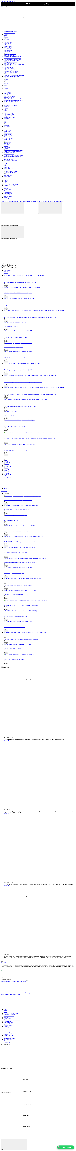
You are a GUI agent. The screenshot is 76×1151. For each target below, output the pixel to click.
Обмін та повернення (19, 201)
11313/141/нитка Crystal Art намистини (13, 648)
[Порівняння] (12, 232)
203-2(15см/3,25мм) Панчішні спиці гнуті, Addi (15, 305)
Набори (5, 183)
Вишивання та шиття (9, 186)
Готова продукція (8, 196)
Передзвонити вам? (5, 1092)
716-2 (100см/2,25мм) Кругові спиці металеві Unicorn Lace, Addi (20, 282)
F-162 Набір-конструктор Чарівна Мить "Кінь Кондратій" (18, 585)
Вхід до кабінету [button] (8, 1032)
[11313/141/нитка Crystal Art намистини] (39, 644)
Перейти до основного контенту (9, 1)
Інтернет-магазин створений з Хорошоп (11, 994)
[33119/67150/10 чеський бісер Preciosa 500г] (39, 351)
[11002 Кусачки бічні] (39, 411)
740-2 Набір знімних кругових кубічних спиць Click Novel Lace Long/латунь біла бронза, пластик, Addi (30, 394)
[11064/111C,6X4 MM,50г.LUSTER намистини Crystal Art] (39, 287)
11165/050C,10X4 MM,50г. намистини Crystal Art (16, 594)
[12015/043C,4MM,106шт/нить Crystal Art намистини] (39, 505)
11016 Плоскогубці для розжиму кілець (13, 347)
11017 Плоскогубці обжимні (11, 326)
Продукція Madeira (8, 193)
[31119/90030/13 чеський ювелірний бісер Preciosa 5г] (39, 525)
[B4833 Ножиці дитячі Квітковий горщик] (39, 567)
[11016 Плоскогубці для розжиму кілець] (39, 343)
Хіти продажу (7, 270)
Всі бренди (6, 488)
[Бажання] (38, 219)
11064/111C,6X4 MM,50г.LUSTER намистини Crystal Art (18, 293)
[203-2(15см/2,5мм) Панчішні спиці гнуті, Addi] (39, 331)
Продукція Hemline (8, 194)
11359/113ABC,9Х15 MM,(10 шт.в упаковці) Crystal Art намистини (20, 562)
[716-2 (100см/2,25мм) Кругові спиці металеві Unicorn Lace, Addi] (39, 275)
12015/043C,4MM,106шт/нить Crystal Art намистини (17, 509)
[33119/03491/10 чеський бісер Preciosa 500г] (39, 654)
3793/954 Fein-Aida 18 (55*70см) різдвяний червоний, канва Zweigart (21, 605)
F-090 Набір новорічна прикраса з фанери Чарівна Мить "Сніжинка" (21, 639)
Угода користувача (40, 201)
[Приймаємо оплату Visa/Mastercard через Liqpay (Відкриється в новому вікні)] (13, 981)
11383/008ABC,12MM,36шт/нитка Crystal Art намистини (18, 500)
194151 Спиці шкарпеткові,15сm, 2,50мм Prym (15, 552)
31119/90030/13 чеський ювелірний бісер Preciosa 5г (17, 531)
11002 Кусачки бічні (9, 415)
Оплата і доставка (9, 201)
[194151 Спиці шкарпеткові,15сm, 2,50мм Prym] (39, 547)
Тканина (6, 188)
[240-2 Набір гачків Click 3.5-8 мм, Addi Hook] (39, 420)
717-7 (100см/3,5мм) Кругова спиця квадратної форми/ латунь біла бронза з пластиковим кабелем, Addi (30, 317)
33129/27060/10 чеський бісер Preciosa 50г (14, 627)
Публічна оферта (60, 201)
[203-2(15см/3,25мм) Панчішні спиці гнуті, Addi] (39, 298)
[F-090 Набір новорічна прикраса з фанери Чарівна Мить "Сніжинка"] (39, 632)
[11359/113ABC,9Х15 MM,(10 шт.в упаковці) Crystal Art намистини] (39, 558)
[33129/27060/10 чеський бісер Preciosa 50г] (39, 621)
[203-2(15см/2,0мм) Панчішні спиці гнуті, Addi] (39, 444)
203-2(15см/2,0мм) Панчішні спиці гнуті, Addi (15, 450)
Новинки (6, 273)
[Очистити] (50, 208)
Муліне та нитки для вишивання (12, 190)
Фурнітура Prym (8, 192)
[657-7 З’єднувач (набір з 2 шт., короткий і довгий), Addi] (39, 363)
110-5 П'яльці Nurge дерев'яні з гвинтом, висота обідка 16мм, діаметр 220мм (23, 382)
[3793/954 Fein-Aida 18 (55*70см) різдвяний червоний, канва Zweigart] (39, 600)
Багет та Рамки (7, 198)
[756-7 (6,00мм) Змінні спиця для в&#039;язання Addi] (39, 611)
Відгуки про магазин (50, 201)
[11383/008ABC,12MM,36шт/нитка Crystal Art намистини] (39, 496)
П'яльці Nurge (7, 189)
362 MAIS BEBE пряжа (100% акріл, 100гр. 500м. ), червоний (19, 541)
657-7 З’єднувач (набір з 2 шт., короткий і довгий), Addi (18, 370)
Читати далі (7, 740)
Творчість (6, 197)
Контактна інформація (30, 201)
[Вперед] (2, 666)
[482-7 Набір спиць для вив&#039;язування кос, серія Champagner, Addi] (39, 399)
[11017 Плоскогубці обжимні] (39, 322)
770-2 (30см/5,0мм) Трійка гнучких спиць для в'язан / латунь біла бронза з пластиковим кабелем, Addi (29, 438)
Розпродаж (6, 271)
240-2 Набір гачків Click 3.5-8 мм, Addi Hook (15, 426)
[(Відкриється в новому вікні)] (28, 981)
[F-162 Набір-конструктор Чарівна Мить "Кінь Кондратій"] (39, 578)
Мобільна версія (27, 992)
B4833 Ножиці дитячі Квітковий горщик (14, 573)
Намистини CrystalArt (9, 185)
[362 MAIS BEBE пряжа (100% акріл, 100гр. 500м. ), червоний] (39, 536)
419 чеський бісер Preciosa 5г (11, 520)
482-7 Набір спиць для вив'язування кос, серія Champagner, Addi (20, 406)
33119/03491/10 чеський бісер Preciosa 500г (14, 659)
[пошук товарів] (12, 208)
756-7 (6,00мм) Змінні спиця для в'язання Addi (15, 616)
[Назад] (1, 666)
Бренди (5, 181)
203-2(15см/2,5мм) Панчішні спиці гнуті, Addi (15, 337)
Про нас (3, 201)
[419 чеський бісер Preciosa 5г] (39, 515)
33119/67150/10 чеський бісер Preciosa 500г (14, 357)
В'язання (6, 180)
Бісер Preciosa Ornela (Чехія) (11, 184)
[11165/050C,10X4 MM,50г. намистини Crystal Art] (39, 590)
